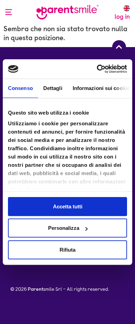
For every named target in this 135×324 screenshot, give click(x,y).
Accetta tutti (67, 206)
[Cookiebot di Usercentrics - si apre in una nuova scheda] (97, 68)
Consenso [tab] (20, 88)
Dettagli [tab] (52, 88)
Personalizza (63, 228)
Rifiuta (67, 250)
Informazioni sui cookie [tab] (101, 88)
